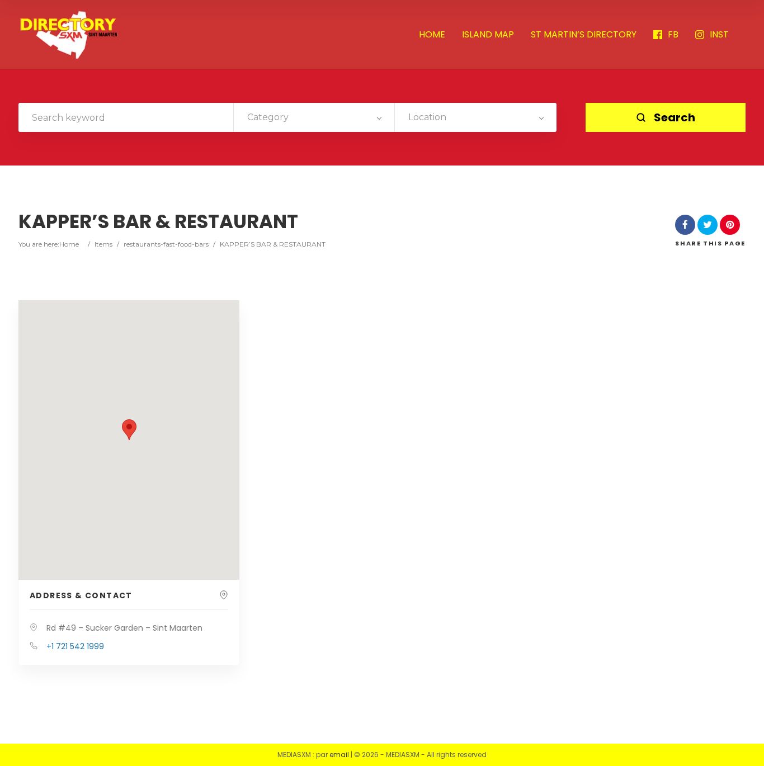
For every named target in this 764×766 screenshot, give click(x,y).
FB (673, 35)
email (339, 754)
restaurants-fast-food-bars (166, 244)
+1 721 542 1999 (75, 646)
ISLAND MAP (488, 35)
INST (719, 35)
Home (69, 244)
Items (103, 244)
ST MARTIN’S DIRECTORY (583, 35)
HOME (432, 35)
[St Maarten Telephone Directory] (68, 35)
